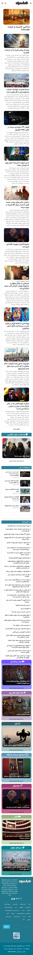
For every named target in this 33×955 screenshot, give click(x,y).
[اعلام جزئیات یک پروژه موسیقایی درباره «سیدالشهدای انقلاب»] (16, 675)
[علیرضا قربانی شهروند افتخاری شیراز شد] (16, 235)
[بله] (14, 899)
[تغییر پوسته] (5, 4)
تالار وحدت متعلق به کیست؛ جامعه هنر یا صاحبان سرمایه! (17, 837)
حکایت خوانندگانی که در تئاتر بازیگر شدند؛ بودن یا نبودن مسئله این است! (18, 406)
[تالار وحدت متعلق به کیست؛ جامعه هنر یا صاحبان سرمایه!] (16, 830)
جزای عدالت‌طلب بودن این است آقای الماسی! (12, 482)
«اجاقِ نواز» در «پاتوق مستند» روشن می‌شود (17, 776)
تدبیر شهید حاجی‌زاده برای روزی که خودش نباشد (17, 164)
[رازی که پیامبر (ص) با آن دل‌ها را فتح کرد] (16, 41)
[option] (16, 448)
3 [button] (20, 688)
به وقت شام (28, 907)
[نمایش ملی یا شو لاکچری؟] (25, 508)
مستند (24, 916)
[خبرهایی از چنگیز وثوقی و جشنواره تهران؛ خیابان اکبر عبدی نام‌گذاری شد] (16, 273)
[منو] (2, 4)
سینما (23, 910)
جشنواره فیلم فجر (8, 907)
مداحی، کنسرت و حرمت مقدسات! (19, 28)
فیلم (8, 913)
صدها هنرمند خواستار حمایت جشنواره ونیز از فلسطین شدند (17, 90)
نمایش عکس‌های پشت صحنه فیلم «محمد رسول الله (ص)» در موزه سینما (17, 205)
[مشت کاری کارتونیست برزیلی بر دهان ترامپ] (16, 737)
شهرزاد (12, 913)
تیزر (16, 907)
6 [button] (15, 688)
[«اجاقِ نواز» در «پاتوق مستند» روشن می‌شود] (16, 768)
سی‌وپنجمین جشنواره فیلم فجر (24, 913)
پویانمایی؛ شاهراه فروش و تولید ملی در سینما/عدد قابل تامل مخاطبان (17, 326)
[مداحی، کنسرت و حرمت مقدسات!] (16, 17)
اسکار (29, 904)
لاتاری (29, 916)
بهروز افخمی (7, 904)
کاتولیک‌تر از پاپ (14, 475)
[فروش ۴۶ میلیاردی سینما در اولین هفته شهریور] (16, 118)
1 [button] (23, 719)
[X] (21, 899)
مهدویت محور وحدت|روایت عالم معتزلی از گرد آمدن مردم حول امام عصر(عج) (16, 366)
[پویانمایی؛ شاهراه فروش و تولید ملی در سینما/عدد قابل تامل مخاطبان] (16, 314)
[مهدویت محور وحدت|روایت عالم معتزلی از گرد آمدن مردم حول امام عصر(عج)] (16, 354)
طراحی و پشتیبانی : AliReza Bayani (16, 952)
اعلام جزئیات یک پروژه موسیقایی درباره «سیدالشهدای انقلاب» (18, 682)
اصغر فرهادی (23, 904)
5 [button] (17, 461)
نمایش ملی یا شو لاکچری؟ (12, 506)
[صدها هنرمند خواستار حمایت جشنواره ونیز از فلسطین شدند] (16, 80)
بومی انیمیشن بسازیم (23, 714)
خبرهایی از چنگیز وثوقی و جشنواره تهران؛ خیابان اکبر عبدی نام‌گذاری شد (16, 286)
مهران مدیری (8, 916)
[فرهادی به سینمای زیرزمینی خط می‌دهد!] (25, 499)
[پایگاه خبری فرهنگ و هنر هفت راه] (22, 3)
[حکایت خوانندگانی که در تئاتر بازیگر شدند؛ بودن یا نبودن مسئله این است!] (16, 395)
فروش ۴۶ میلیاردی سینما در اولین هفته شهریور (18, 128)
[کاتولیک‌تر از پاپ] (25, 474)
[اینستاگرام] (19, 899)
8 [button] (12, 688)
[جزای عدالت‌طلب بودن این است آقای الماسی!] (25, 483)
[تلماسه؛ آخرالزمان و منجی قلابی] (25, 491)
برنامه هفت (14, 904)
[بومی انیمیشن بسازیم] (16, 706)
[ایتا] (12, 899)
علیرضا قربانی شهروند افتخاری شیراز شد (17, 245)
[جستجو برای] (31, 4)
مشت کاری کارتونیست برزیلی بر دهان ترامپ (17, 745)
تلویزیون (21, 907)
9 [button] (11, 688)
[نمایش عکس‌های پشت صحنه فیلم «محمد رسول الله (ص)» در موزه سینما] (16, 193)
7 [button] (14, 688)
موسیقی (29, 919)
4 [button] (18, 688)
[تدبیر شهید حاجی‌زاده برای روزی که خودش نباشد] (16, 154)
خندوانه (29, 910)
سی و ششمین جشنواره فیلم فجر (12, 910)
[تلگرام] (16, 899)
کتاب (23, 919)
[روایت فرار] (16, 448)
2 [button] (21, 688)
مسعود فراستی (17, 916)
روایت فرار (27, 456)
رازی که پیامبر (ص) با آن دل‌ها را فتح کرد (17, 51)
